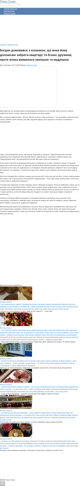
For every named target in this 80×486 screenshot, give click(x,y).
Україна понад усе (10, 9)
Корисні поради (9, 13)
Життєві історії (9, 11)
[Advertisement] (40, 30)
